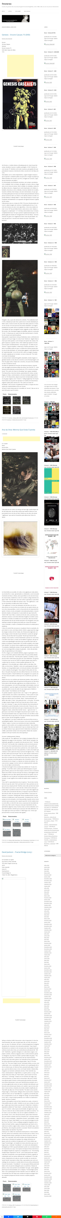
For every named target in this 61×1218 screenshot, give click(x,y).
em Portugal (24, 418)
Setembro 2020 (47, 998)
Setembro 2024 (47, 907)
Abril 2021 (46, 985)
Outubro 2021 (47, 973)
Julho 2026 (46, 865)
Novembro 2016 (48, 1085)
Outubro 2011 (47, 1141)
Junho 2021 (46, 981)
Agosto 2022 (47, 954)
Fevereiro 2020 (47, 1011)
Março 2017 (47, 1078)
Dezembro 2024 (48, 901)
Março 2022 (47, 964)
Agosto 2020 (47, 1000)
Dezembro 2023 (48, 924)
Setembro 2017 (47, 1066)
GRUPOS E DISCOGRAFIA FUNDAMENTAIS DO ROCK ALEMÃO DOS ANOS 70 (51, 805)
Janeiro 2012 (47, 1137)
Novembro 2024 (48, 903)
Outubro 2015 (47, 1110)
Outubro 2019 (47, 1019)
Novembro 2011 (48, 1139)
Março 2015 (47, 1123)
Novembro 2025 (48, 880)
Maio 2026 (46, 869)
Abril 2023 (46, 939)
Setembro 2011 (47, 1142)
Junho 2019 (46, 1027)
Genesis (9, 419)
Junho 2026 (46, 867)
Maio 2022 (46, 960)
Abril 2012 (46, 1131)
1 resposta (4, 433)
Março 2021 (47, 987)
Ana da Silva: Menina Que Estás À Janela (18, 429)
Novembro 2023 (48, 926)
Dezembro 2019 (48, 1015)
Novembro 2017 (48, 1063)
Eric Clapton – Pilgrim (49, 821)
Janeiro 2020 (47, 1013)
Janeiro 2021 (47, 990)
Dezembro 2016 (48, 1084)
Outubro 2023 (47, 928)
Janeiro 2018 (47, 1059)
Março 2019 (47, 1032)
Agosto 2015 (47, 1114)
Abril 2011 (46, 1152)
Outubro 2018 (47, 1042)
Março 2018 (47, 1055)
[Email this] (27, 1216)
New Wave (17, 840)
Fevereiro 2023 (47, 943)
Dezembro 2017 (48, 1061)
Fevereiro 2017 (47, 1080)
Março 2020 (47, 1009)
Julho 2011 (46, 1146)
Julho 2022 (46, 956)
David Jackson (34, 1205)
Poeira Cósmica (48, 792)
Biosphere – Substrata (49, 843)
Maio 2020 (46, 1006)
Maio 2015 (46, 1120)
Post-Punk (32, 840)
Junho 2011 (46, 1148)
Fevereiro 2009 (47, 1196)
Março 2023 (47, 941)
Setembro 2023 (47, 930)
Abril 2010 (46, 1169)
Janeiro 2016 (47, 1104)
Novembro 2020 (48, 994)
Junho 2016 (46, 1095)
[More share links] (56, 1216)
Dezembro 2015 (48, 1106)
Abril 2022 (46, 962)
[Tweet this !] (18, 1216)
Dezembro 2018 (48, 1038)
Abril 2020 (46, 1008)
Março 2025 (47, 895)
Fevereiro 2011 (47, 1156)
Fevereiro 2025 (47, 897)
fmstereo (6, 3)
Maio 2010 (46, 1167)
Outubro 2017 (47, 1065)
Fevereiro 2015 (47, 1125)
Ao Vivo (10, 418)
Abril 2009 (46, 1192)
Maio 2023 (46, 937)
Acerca (10, 11)
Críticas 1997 (12, 1205)
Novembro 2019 (48, 1017)
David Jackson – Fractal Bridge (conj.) (17, 852)
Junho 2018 (46, 1049)
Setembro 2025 (47, 884)
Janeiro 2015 (47, 1127)
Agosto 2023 (47, 932)
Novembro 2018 (48, 1040)
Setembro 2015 (47, 1112)
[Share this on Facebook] (8, 1216)
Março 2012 (47, 1133)
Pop (21, 840)
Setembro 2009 (47, 1182)
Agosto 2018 (47, 1046)
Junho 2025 (46, 890)
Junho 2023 (46, 935)
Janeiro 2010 (47, 1175)
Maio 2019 (46, 1028)
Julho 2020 (46, 1002)
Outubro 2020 (47, 996)
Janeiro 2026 (47, 876)
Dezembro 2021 (48, 970)
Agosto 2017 (47, 1068)
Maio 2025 (46, 892)
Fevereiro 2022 (47, 966)
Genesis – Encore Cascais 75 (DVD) (16, 34)
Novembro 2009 (48, 1179)
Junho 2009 (46, 1188)
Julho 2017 (46, 1070)
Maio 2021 (46, 983)
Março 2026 (47, 873)
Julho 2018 (46, 1047)
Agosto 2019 (47, 1023)
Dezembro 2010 (48, 1160)
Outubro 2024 (47, 905)
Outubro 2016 (47, 1087)
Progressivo (31, 418)
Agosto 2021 (47, 977)
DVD (20, 418)
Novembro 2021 (48, 971)
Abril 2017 (46, 1076)
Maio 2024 (46, 914)
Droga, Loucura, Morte (49, 813)
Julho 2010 (46, 1163)
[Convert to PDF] (37, 1216)
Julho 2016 (46, 1093)
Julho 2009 (46, 1186)
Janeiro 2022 (47, 968)
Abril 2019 (46, 1030)
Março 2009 (47, 1194)
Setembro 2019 (47, 1021)
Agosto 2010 (47, 1161)
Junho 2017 (46, 1072)
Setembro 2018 (47, 1044)
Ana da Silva (10, 842)
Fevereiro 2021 (47, 989)
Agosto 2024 (47, 909)
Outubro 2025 (47, 882)
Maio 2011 (46, 1150)
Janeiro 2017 (47, 1082)
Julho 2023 (46, 933)
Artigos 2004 (11, 840)
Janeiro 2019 (47, 1036)
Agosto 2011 (47, 1144)
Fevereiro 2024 (47, 920)
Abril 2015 (46, 1122)
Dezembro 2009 (48, 1177)
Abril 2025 (46, 894)
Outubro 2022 (47, 951)
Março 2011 (47, 1154)
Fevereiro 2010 (47, 1173)
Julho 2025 (46, 888)
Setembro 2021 (47, 975)
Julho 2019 (46, 1025)
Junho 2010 (46, 1165)
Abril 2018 (46, 1053)
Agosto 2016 (47, 1091)
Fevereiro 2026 (47, 875)
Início (3, 11)
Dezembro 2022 (48, 947)
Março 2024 (47, 918)
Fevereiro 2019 (47, 1034)
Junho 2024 (46, 913)
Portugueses (26, 840)
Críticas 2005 (16, 418)
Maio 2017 (46, 1074)
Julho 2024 (46, 911)
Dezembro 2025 (48, 878)
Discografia (27, 11)
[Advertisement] (20, 66)
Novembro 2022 (48, 949)
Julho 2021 (46, 979)
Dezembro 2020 (48, 992)
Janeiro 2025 (47, 899)
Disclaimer (18, 11)
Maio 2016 (46, 1097)
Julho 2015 (46, 1116)
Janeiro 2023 (47, 945)
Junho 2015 (46, 1118)
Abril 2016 (46, 1099)
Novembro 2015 (48, 1108)
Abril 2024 (46, 916)
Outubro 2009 (47, 1180)
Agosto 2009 (47, 1184)
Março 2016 (47, 1101)
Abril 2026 (46, 871)
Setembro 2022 (47, 952)
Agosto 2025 (47, 886)
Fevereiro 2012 (47, 1135)
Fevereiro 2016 (47, 1103)
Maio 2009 (46, 1190)
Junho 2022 (46, 958)
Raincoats (16, 842)
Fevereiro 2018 (47, 1057)
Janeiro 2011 (47, 1158)
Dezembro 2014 (48, 1129)
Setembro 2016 (47, 1089)
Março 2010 (47, 1171)
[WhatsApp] (46, 1216)
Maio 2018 (46, 1051)
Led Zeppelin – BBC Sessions (51, 809)
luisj (25, 419)
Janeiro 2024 (47, 922)
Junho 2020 (46, 1004)
